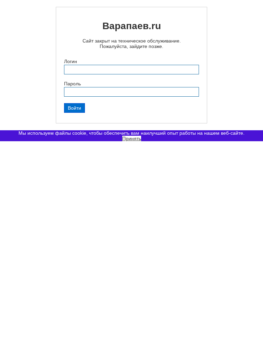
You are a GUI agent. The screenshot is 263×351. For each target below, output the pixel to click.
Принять (131, 138)
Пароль (72, 83)
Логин (70, 61)
